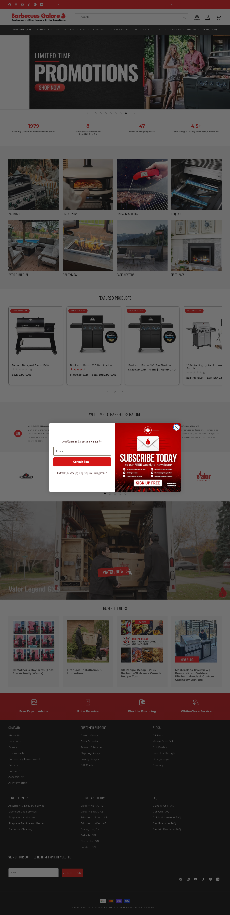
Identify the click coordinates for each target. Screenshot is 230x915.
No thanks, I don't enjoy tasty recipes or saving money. (82, 473)
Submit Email (82, 461)
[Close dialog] (176, 427)
